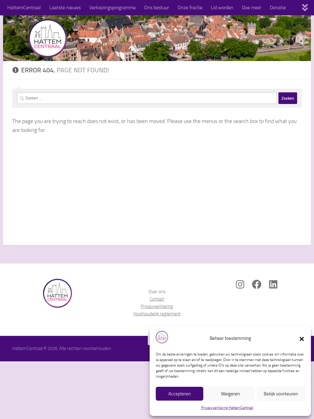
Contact (157, 299)
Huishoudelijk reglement (156, 314)
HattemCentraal (24, 7)
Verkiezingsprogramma (112, 7)
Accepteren (179, 394)
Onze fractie (190, 7)
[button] (302, 338)
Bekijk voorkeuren (281, 394)
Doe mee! (251, 7)
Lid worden (222, 7)
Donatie (278, 7)
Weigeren (230, 394)
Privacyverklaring (157, 306)
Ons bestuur (156, 7)
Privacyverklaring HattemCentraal (227, 408)
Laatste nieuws (65, 7)
